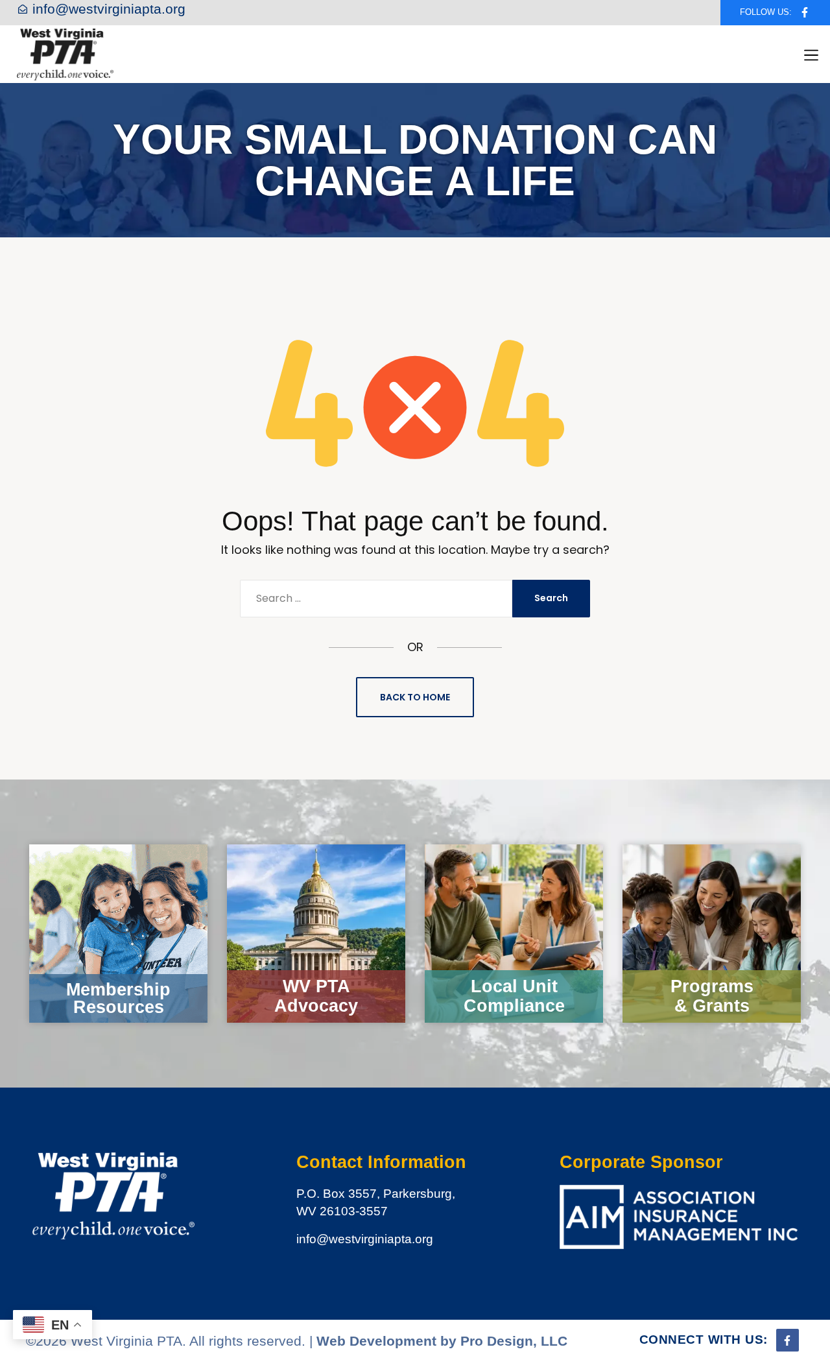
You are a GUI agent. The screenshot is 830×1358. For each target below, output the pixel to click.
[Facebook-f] (804, 12)
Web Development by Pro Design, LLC (441, 1340)
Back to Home (415, 697)
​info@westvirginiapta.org (364, 1239)
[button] (811, 55)
